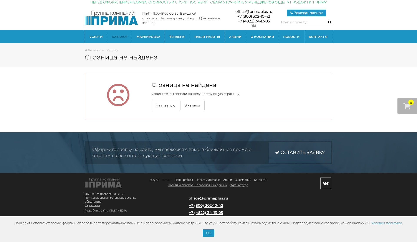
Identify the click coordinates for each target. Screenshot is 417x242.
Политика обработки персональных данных (197, 185)
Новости (291, 37)
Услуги (96, 37)
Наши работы (207, 37)
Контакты (318, 37)
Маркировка (148, 37)
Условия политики (386, 223)
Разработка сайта (96, 210)
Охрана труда (239, 185)
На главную (165, 105)
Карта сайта (92, 205)
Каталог (119, 37)
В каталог (192, 105)
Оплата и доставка (208, 179)
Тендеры (177, 37)
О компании (262, 37)
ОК (208, 233)
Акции (235, 37)
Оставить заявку (302, 152)
